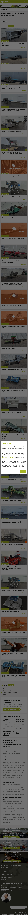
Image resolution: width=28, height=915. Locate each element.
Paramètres (4, 471)
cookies (18, 456)
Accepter (23, 471)
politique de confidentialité (7, 457)
